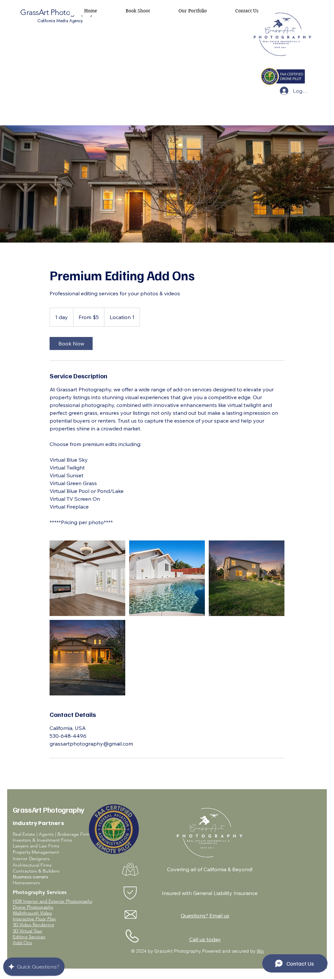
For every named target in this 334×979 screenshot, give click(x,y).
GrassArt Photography (56, 12)
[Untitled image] (87, 578)
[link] (71, 343)
